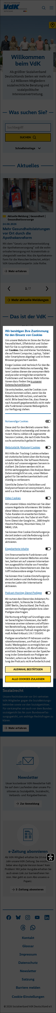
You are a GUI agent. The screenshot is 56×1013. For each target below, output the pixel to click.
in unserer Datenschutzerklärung (23, 383)
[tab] (25, 421)
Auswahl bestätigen (28, 669)
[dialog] (28, 506)
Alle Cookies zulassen (28, 679)
